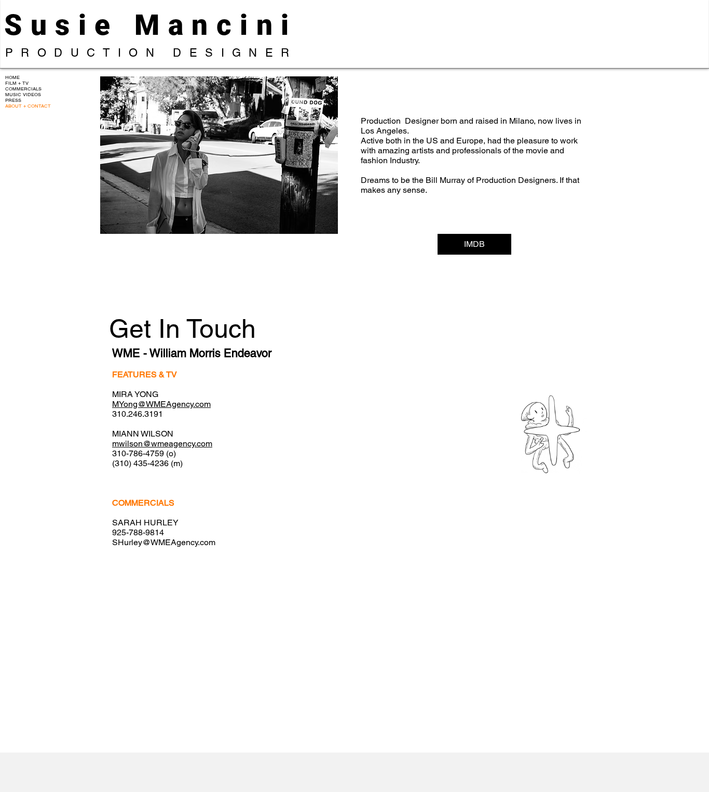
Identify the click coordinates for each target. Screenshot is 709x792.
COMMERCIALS (23, 89)
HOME (12, 78)
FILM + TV (17, 83)
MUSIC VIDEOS (23, 95)
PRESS (13, 100)
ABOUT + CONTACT (28, 106)
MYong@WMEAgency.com (161, 404)
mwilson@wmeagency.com (162, 443)
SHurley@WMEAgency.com (163, 542)
